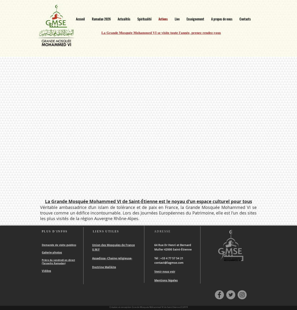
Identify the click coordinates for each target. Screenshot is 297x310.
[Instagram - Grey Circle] (242, 294)
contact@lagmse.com (169, 263)
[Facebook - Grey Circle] (219, 294)
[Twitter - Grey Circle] (230, 294)
